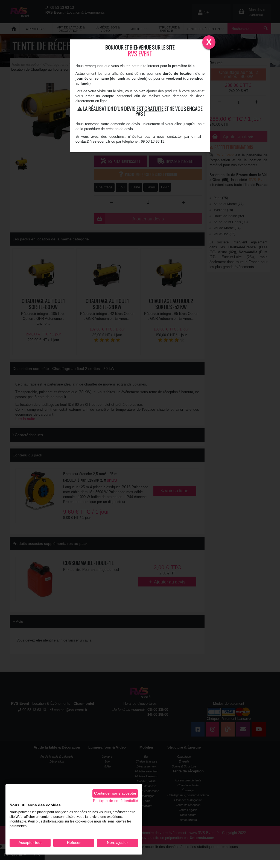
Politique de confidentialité (115, 801)
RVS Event (140, 54)
